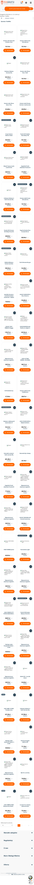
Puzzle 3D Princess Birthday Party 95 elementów (9, 232)
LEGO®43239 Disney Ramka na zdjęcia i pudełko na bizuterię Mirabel (25, 329)
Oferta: (6, 865)
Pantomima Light (25, 549)
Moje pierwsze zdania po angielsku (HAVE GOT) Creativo (8, 519)
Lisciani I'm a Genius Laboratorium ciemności (25, 806)
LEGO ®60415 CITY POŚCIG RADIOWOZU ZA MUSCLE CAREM (8, 614)
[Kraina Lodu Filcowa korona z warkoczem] (25, 95)
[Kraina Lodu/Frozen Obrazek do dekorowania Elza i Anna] (25, 33)
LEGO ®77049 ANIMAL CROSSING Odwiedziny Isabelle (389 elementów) (25, 361)
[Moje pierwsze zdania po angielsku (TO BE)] (9, 350)
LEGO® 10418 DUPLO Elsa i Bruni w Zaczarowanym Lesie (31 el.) (25, 297)
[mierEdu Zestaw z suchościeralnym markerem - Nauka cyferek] (9, 286)
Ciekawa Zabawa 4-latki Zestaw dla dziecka (9, 200)
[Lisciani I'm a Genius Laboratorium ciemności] (25, 797)
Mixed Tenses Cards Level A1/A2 (9, 166)
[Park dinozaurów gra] (25, 254)
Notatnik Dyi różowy (25, 453)
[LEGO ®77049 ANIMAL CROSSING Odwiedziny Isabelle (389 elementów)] (25, 350)
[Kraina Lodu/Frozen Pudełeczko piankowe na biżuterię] (25, 383)
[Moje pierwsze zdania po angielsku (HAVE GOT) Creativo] (9, 509)
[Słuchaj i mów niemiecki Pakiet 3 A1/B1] (9, 733)
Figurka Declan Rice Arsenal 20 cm (25, 231)
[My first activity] (25, 765)
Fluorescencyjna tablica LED (25, 741)
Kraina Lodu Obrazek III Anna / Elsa (9, 41)
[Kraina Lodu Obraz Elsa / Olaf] (25, 63)
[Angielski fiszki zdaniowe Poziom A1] (25, 158)
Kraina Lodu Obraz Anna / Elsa (9, 104)
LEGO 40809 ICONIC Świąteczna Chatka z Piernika (9, 806)
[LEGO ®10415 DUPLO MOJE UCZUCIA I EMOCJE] (25, 413)
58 (28, 825)
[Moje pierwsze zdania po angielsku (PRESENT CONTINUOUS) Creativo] (9, 572)
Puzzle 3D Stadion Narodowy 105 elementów (25, 135)
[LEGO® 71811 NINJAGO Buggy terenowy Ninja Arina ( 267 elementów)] (9, 318)
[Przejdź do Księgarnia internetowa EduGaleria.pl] (1, 18)
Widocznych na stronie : (7, 823)
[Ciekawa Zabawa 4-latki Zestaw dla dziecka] (9, 190)
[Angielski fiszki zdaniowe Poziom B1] (9, 477)
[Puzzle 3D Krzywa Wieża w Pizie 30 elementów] (25, 604)
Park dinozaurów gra (25, 262)
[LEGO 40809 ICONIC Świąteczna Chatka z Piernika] (9, 797)
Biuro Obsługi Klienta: (12, 856)
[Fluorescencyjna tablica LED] (25, 733)
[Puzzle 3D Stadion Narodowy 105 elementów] (25, 126)
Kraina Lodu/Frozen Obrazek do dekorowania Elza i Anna (25, 43)
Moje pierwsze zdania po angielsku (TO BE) (9, 360)
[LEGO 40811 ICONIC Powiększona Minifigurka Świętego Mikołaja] (9, 700)
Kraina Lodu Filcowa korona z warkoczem (25, 104)
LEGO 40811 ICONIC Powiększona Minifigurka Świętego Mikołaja (9, 711)
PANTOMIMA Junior (9, 549)
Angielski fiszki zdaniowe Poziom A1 (25, 166)
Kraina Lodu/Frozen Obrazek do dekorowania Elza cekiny (25, 200)
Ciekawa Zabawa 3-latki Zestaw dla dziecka (25, 710)
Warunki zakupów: (10, 833)
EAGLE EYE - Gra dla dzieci (25, 677)
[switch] (30, 882)
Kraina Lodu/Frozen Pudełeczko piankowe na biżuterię (25, 393)
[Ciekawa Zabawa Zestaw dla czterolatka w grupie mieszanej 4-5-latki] (9, 63)
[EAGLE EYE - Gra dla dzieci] (25, 668)
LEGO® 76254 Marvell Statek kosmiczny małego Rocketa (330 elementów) (25, 520)
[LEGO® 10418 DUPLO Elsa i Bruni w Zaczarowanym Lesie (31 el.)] (25, 286)
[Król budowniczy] (9, 383)
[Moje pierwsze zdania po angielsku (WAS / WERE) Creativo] (25, 572)
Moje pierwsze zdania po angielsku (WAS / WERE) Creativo (25, 582)
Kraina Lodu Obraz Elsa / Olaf (25, 72)
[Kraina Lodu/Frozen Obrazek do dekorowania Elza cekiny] (25, 190)
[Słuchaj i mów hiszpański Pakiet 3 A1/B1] (9, 636)
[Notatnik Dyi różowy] (25, 445)
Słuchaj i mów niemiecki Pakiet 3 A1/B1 (9, 742)
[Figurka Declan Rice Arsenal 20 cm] (25, 222)
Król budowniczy (9, 390)
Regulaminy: (8, 840)
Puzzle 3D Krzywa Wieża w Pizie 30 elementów (25, 614)
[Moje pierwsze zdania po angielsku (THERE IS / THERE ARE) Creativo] (9, 668)
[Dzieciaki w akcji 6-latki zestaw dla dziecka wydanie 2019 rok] (9, 445)
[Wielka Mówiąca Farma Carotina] (9, 254)
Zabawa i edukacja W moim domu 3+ (9, 422)
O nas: (6, 848)
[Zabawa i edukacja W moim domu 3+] (9, 413)
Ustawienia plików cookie (19, 874)
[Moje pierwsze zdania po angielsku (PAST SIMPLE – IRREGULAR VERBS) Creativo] (25, 636)
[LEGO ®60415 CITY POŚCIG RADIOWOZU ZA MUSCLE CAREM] (9, 604)
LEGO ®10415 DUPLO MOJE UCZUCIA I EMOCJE (25, 423)
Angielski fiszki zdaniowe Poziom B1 (9, 486)
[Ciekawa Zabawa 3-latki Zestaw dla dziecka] (25, 700)
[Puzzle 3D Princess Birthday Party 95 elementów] (9, 222)
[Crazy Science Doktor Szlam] (9, 126)
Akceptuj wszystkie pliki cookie (17, 9)
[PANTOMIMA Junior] (9, 541)
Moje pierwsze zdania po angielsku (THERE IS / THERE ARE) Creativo (9, 679)
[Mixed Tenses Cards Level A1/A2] (9, 158)
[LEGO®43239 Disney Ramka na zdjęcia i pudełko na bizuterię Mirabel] (25, 318)
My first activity (25, 772)
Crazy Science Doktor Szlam (9, 134)
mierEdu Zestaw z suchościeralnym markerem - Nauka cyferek (9, 297)
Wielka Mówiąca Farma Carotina (9, 263)
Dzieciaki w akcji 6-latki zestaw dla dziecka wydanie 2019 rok (9, 455)
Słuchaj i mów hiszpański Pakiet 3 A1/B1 (9, 646)
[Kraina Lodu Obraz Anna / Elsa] (9, 95)
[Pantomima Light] (25, 541)
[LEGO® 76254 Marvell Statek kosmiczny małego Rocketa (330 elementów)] (25, 509)
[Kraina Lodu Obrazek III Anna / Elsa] (9, 33)
